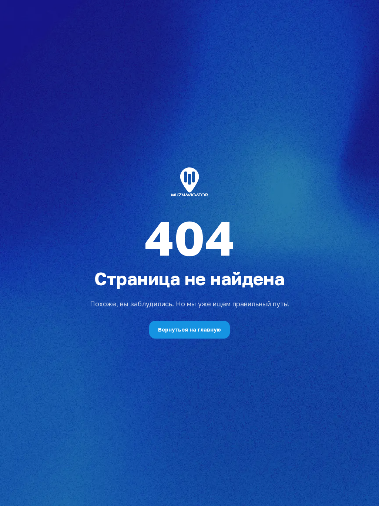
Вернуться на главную (189, 329)
